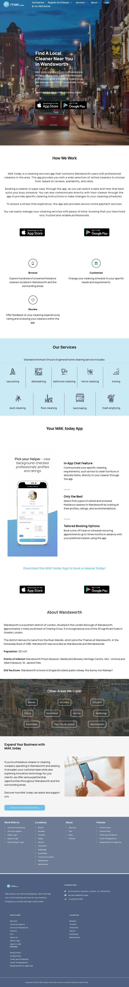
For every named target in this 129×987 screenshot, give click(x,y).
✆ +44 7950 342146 (41, 6)
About (94, 2)
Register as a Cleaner (58, 2)
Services (80, 2)
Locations (40, 822)
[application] (70, 2)
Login (106, 2)
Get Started (38, 2)
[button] (32, 702)
